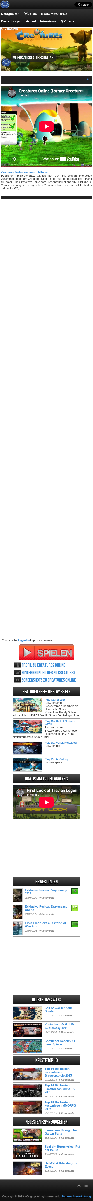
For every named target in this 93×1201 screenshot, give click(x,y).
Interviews (48, 21)
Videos (69, 21)
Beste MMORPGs (54, 14)
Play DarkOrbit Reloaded (61, 742)
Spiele (32, 14)
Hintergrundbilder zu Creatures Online (48, 673)
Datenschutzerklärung (76, 1196)
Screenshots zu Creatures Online (49, 680)
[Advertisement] (46, 411)
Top (85, 1185)
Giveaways (9, 28)
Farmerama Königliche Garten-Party (61, 1131)
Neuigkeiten (10, 14)
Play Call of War (55, 699)
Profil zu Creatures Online (43, 665)
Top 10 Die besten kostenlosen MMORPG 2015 (60, 1105)
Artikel (31, 21)
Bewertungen (11, 21)
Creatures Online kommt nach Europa (25, 172)
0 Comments (46, 897)
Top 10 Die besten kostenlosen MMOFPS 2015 (60, 1089)
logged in (24, 640)
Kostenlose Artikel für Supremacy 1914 (60, 1026)
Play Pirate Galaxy (56, 759)
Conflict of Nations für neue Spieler (60, 1042)
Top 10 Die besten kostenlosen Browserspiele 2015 (58, 1072)
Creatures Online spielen (46, 652)
